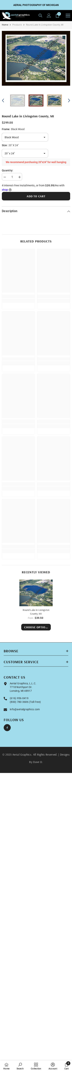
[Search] (40, 15)
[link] (18, 296)
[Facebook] (7, 727)
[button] (3, 100)
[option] (36, 58)
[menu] (68, 15)
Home (5, 25)
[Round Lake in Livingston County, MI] (36, 593)
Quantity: (7, 170)
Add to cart (36, 196)
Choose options (36, 627)
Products (17, 25)
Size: (10, 145)
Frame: (13, 129)
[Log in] (49, 16)
